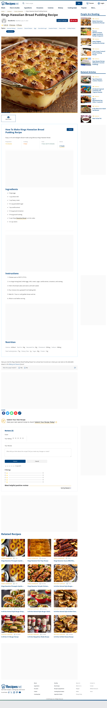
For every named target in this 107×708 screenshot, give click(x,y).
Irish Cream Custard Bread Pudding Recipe (98, 52)
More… (93, 8)
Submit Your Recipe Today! (45, 422)
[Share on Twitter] (7, 413)
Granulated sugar (42, 28)
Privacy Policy (79, 694)
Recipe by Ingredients (59, 688)
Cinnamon (20, 28)
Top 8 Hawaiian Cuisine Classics (97, 80)
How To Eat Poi (96, 118)
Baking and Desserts (14, 364)
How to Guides (15, 8)
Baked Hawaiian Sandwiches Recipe (98, 22)
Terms (91, 691)
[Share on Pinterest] (74, 20)
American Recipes (11, 28)
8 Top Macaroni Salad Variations (99, 109)
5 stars (23, 438)
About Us (78, 683)
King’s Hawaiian (18, 11)
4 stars (20, 438)
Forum (91, 3)
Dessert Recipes (28, 28)
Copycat (9, 11)
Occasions (39, 8)
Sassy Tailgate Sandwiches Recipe (98, 42)
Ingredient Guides (58, 694)
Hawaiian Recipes (53, 28)
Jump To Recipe (62, 20)
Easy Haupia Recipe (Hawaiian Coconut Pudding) (98, 62)
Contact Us (92, 683)
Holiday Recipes (71, 28)
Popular (84, 8)
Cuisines (50, 8)
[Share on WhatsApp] (11, 413)
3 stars (18, 438)
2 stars (15, 438)
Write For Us (78, 686)
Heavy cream (62, 28)
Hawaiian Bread (21, 218)
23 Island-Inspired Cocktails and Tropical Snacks (98, 90)
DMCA (77, 691)
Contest (91, 686)
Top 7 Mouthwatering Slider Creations (97, 100)
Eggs (35, 28)
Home (3, 11)
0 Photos (19, 25)
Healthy (56, 683)
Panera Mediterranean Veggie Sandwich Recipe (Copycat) (97, 33)
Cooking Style (37, 694)
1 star (13, 438)
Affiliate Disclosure (94, 688)
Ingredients (28, 8)
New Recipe (57, 686)
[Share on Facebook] (3, 413)
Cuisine (35, 691)
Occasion (36, 688)
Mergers (77, 688)
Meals (35, 683)
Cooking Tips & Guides (59, 691)
